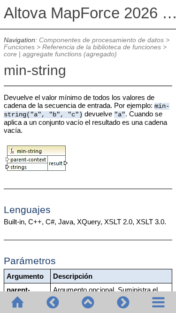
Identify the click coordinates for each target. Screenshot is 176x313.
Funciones (19, 47)
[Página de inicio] (17, 302)
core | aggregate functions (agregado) (60, 54)
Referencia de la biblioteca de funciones (101, 47)
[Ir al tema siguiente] (123, 302)
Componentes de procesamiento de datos (101, 40)
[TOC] (158, 302)
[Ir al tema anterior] (52, 302)
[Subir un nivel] (88, 302)
